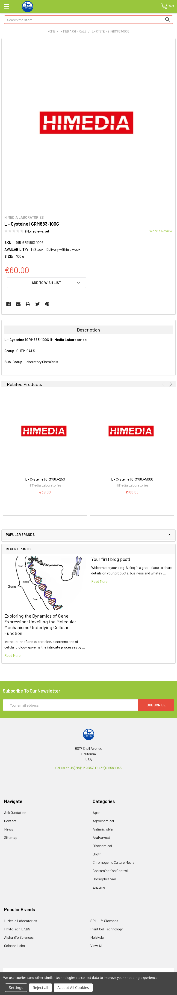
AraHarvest (101, 837)
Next (170, 384)
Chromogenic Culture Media (113, 862)
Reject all (40, 987)
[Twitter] (37, 304)
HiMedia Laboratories (20, 920)
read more (12, 655)
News (8, 829)
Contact (10, 821)
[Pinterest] (47, 304)
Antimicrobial (103, 829)
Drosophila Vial (104, 879)
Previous (164, 384)
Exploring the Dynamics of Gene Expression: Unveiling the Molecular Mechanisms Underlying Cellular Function (40, 624)
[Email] (18, 304)
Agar (96, 812)
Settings (16, 987)
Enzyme (99, 887)
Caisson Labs (14, 945)
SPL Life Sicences (104, 920)
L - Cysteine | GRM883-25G (45, 479)
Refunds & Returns (110, 970)
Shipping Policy (67, 970)
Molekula (97, 937)
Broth (97, 854)
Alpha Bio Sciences (19, 937)
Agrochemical (103, 821)
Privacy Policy (153, 970)
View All (96, 945)
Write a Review (161, 231)
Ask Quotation (15, 812)
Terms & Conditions (24, 970)
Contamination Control (110, 870)
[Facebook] (8, 304)
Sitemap (10, 837)
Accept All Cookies (73, 987)
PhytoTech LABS (17, 929)
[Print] (28, 304)
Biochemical (102, 845)
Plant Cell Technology (106, 929)
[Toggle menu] (6, 6)
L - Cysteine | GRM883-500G (132, 479)
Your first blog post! (110, 559)
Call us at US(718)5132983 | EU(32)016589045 (88, 767)
